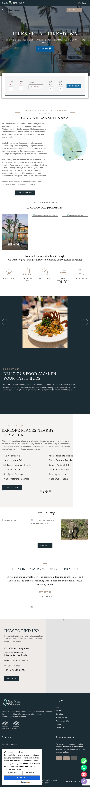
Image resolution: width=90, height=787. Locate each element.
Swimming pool (27, 279)
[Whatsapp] (84, 761)
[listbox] (36, 86)
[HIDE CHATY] (84, 781)
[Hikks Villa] (16, 724)
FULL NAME (11, 83)
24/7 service (45, 278)
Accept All (22, 777)
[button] (5, 322)
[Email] (84, 774)
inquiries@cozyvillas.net (19, 660)
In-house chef (9, 278)
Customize (12, 773)
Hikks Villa (16, 729)
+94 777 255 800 (14, 669)
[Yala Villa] (5, 724)
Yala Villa (5, 729)
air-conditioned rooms (63, 280)
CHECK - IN (50, 83)
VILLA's (32, 83)
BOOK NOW (74, 86)
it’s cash (66, 747)
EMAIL (21, 83)
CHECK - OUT (61, 83)
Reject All (31, 773)
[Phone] (84, 768)
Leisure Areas (81, 278)
